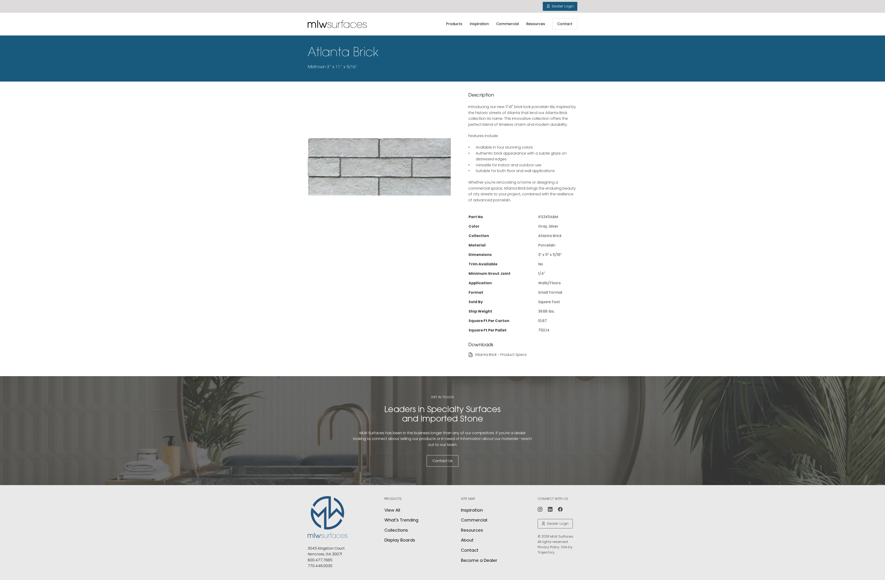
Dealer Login (563, 6)
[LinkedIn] (550, 509)
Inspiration (479, 23)
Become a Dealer (479, 560)
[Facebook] (560, 509)
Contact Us (442, 460)
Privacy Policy (548, 547)
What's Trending (401, 520)
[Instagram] (540, 509)
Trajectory (546, 552)
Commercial (507, 23)
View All (392, 510)
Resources (535, 23)
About (467, 540)
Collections (396, 530)
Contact (564, 23)
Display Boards (399, 540)
